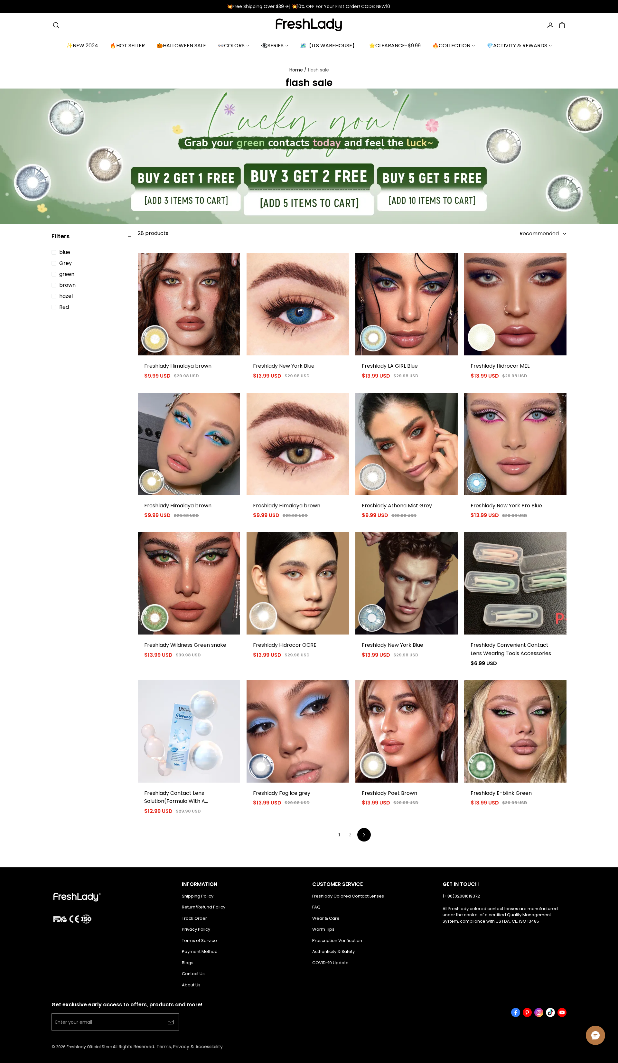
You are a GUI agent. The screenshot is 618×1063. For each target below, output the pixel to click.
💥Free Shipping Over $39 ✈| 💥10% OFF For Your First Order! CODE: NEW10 (309, 6)
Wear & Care (326, 918)
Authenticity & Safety (333, 951)
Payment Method (200, 951)
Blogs (187, 963)
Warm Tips (323, 929)
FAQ (316, 907)
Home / (297, 70)
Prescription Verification (337, 940)
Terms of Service (199, 940)
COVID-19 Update (330, 963)
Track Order (194, 918)
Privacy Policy (196, 929)
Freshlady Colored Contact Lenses (348, 896)
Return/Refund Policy (203, 907)
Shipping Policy (197, 896)
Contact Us (193, 974)
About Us (191, 985)
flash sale (318, 70)
